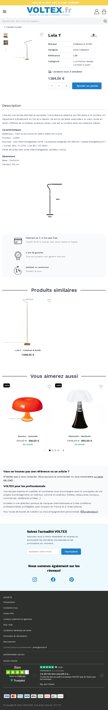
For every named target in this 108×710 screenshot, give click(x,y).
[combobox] (54, 21)
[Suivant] (63, 450)
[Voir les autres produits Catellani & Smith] (93, 35)
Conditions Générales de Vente (17, 630)
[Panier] (103, 11)
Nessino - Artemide (28, 436)
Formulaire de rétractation (15, 636)
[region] (5, 51)
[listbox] (5, 51)
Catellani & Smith (82, 44)
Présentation (9, 602)
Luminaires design (83, 61)
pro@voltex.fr (91, 511)
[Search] (105, 21)
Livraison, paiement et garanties (17, 619)
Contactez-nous (10, 608)
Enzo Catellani (81, 49)
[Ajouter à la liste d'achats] (49, 300)
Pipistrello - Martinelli (80, 436)
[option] (5, 35)
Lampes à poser (14, 27)
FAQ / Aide (8, 625)
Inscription (71, 551)
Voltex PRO (8, 613)
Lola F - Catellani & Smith (28, 350)
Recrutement (9, 642)
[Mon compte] (96, 11)
